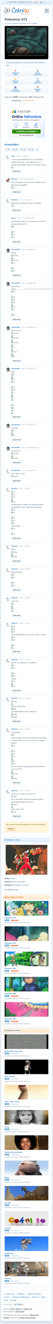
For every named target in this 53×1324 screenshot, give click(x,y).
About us (35, 1297)
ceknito (8, 1228)
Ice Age (8, 1203)
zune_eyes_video (12, 1102)
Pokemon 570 (10, 943)
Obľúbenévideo (15, 73)
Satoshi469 (15, 249)
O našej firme (9, 1294)
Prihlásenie (22, 2)
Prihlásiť (11, 829)
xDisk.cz (19, 1309)
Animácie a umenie (19, 23)
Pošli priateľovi (37, 82)
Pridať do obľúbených (20, 1297)
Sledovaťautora (15, 82)
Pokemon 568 (10, 994)
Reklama (21, 1294)
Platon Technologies (27, 1318)
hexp (13, 156)
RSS (6, 1300)
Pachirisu (14, 200)
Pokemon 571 (10, 918)
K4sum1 (14, 179)
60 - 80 (31, 149)
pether (35, 23)
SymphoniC (15, 470)
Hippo (7, 1177)
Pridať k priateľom (38, 73)
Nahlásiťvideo (38, 90)
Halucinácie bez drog (13, 1051)
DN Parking (20, 1311)
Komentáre (12, 144)
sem (7, 65)
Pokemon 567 (10, 1019)
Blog (43, 1297)
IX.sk (12, 1309)
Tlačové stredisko (34, 1294)
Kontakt (13, 1300)
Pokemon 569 (10, 968)
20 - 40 (15, 149)
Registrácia (12, 2)
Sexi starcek (10, 1076)
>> (37, 149)
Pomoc (30, 2)
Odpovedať (17, 171)
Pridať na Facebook (15, 90)
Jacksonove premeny (14, 1152)
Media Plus (34, 1315)
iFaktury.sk (27, 1309)
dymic (13, 218)
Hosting (6, 1318)
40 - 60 (23, 149)
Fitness (8, 1278)
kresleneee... (10, 1253)
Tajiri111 (14, 488)
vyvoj (7, 1127)
